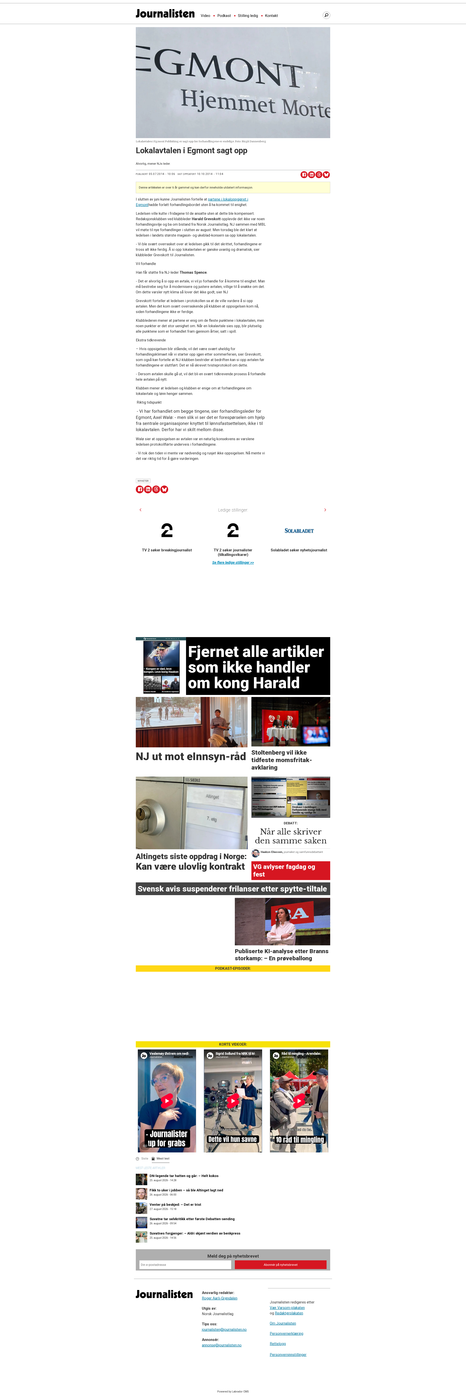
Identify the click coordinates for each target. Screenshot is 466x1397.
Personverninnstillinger (288, 1354)
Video (205, 16)
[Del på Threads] (319, 174)
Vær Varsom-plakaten (287, 1307)
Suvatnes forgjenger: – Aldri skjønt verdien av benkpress (195, 1233)
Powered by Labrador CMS (233, 1391)
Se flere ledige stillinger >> (233, 562)
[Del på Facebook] (304, 174)
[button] (140, 510)
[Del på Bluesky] (326, 174)
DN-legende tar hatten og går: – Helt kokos (184, 1176)
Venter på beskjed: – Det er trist (175, 1204)
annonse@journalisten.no (222, 1345)
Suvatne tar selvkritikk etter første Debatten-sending (192, 1219)
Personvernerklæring (286, 1333)
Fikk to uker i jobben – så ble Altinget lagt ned (186, 1190)
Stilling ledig (248, 16)
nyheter (143, 480)
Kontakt (271, 16)
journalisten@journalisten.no (224, 1329)
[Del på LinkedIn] (311, 174)
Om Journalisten (283, 1323)
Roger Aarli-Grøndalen (219, 1298)
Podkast (224, 16)
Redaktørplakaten (289, 1313)
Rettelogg (278, 1343)
